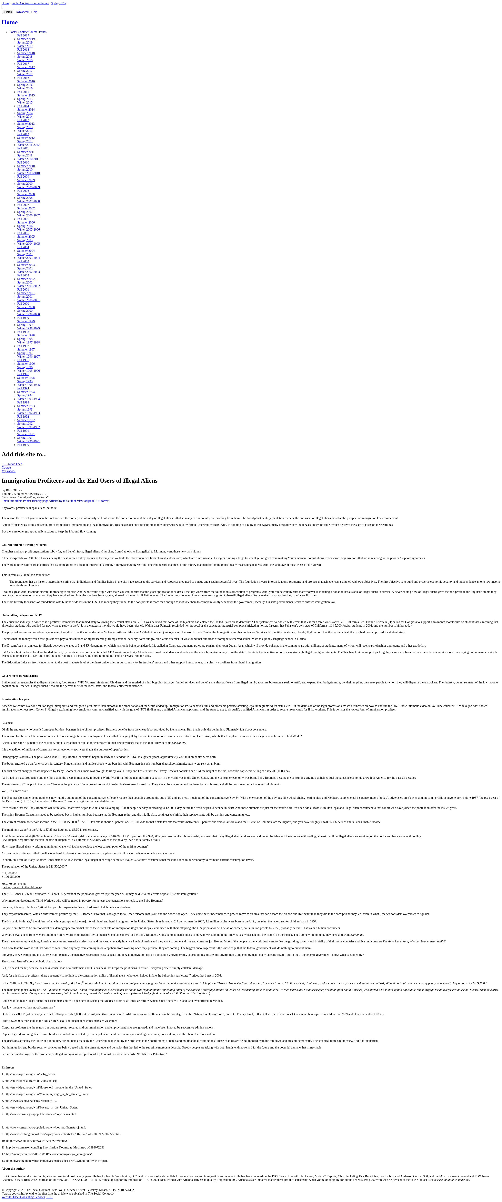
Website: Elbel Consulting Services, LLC (27, 1197)
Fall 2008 (23, 190)
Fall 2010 (23, 162)
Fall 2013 (23, 120)
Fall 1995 (23, 374)
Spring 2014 (25, 113)
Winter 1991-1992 (28, 427)
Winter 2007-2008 (28, 201)
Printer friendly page (35, 500)
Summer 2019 (26, 39)
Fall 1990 (23, 444)
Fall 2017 (23, 63)
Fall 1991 (23, 430)
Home (5, 3)
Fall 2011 (23, 148)
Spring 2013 (25, 127)
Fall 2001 (23, 289)
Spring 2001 (25, 296)
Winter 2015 (25, 102)
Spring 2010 (25, 169)
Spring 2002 (25, 282)
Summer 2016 (26, 81)
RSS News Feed (12, 464)
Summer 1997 (26, 349)
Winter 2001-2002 (28, 286)
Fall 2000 (23, 303)
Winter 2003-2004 (28, 257)
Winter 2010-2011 (28, 159)
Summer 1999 (26, 321)
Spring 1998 (25, 339)
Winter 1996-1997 (28, 356)
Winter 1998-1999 (28, 328)
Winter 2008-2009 (28, 187)
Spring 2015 (25, 99)
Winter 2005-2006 (28, 229)
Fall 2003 (23, 261)
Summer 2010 (26, 166)
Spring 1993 (25, 409)
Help (34, 12)
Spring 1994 (25, 395)
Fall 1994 (23, 388)
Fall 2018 (23, 49)
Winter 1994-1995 (28, 384)
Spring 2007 (25, 212)
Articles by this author (62, 500)
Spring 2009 (25, 183)
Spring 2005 (25, 240)
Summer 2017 (26, 67)
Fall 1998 (23, 331)
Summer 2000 (26, 307)
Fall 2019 (23, 35)
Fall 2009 (23, 176)
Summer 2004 (26, 250)
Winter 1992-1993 (28, 413)
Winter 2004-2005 (28, 243)
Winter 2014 (25, 116)
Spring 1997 (25, 353)
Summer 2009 (26, 180)
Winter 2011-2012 (28, 144)
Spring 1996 (25, 367)
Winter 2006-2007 (28, 215)
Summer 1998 (26, 335)
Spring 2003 (25, 268)
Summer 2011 (26, 152)
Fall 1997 (23, 346)
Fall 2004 (23, 247)
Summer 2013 (26, 123)
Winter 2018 (25, 60)
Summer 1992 (26, 420)
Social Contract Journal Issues (30, 3)
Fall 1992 (23, 416)
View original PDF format (93, 500)
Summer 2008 (26, 194)
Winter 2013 (25, 130)
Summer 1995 (26, 377)
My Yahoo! (8, 471)
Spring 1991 (25, 437)
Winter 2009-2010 (28, 173)
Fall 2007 (23, 204)
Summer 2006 (26, 222)
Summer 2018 (26, 53)
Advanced (22, 12)
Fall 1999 (23, 317)
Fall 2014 (23, 106)
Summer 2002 (26, 279)
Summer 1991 (26, 434)
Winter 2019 (25, 46)
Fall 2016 (23, 77)
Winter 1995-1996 (28, 370)
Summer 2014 (26, 109)
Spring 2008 (25, 197)
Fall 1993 (23, 402)
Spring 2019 (25, 42)
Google (6, 467)
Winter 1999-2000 (28, 314)
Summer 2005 (26, 236)
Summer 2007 (26, 208)
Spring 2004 (25, 254)
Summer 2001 (26, 293)
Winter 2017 (25, 74)
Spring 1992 (25, 423)
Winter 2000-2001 (28, 300)
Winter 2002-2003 (28, 271)
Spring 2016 (25, 84)
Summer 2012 (26, 137)
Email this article (12, 500)
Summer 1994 (26, 391)
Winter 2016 (25, 88)
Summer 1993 (26, 406)
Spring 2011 (24, 155)
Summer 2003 (26, 264)
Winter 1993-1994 (28, 399)
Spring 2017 (25, 70)
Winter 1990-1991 (28, 441)
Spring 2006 (25, 226)
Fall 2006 (23, 219)
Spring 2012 (58, 3)
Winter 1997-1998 (28, 342)
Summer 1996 (26, 363)
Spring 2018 (25, 56)
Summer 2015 (26, 95)
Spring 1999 (25, 324)
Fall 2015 (23, 92)
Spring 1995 (25, 381)
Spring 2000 (25, 310)
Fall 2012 (23, 134)
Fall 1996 (23, 360)
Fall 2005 (23, 233)
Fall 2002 (23, 275)
